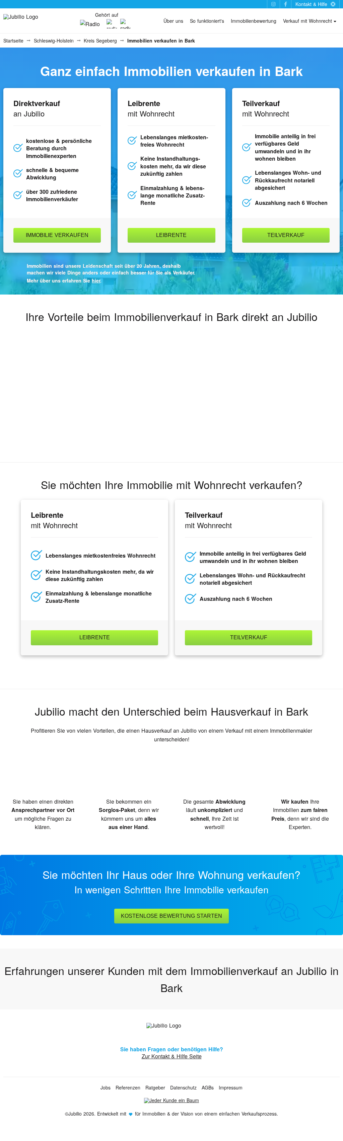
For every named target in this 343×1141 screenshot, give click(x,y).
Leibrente (171, 235)
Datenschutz (183, 1087)
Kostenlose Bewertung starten (171, 916)
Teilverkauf (285, 235)
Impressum (231, 1087)
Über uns (173, 20)
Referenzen (128, 1087)
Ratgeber (155, 1087)
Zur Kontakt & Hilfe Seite (172, 1056)
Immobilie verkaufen (57, 235)
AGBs (208, 1087)
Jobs (105, 1087)
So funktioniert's (207, 20)
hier (96, 280)
